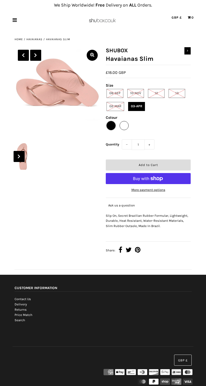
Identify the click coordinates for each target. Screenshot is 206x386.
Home (19, 39)
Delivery (21, 304)
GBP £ (177, 17)
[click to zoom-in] (92, 55)
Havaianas (34, 39)
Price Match (23, 315)
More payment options (148, 190)
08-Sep (115, 93)
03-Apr (136, 106)
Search (20, 320)
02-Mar (115, 106)
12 (156, 93)
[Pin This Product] (137, 250)
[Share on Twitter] (129, 250)
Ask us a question (121, 205)
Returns (21, 309)
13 (177, 93)
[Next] (35, 55)
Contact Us (23, 299)
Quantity (112, 144)
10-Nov (135, 93)
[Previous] (23, 55)
